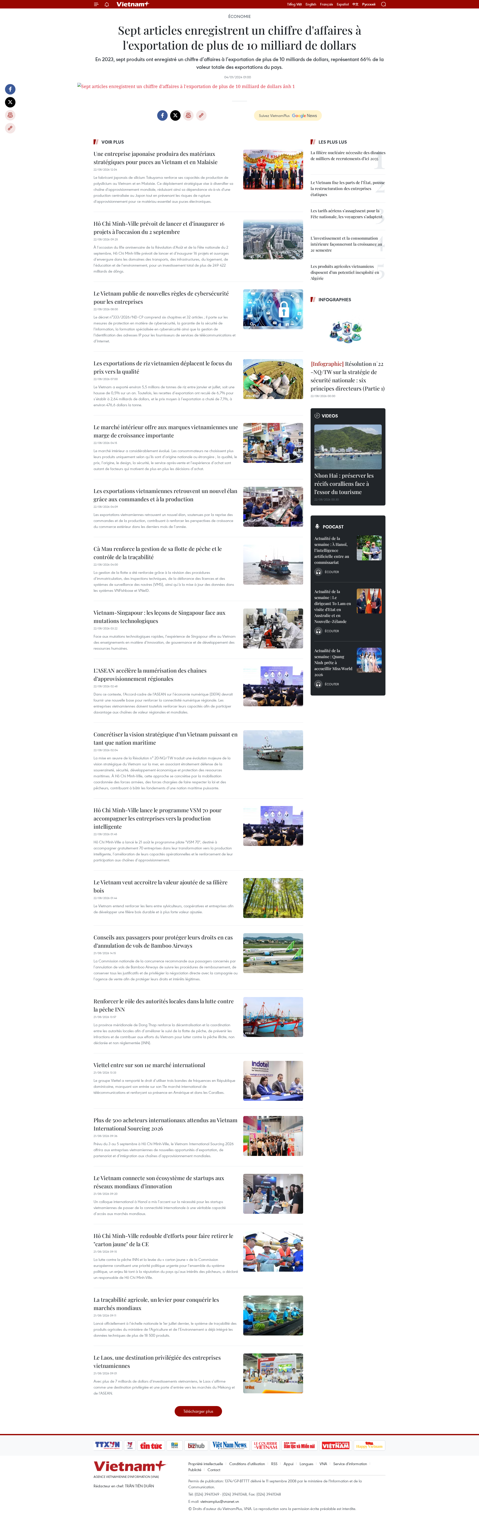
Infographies (335, 300)
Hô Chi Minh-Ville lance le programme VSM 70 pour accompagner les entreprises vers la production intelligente (158, 818)
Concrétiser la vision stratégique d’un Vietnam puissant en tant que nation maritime (166, 738)
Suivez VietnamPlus (274, 115)
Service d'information (350, 1463)
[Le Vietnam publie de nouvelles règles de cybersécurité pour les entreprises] (273, 309)
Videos (330, 416)
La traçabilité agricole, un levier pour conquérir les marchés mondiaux (156, 1304)
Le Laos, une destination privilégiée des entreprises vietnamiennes (157, 1361)
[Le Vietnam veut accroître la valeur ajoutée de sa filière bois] (273, 898)
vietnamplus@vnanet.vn (219, 1501)
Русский (368, 4)
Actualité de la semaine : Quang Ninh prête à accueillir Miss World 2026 (333, 662)
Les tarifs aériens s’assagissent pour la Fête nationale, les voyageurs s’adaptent (346, 213)
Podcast (333, 527)
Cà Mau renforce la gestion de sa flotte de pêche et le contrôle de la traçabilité (158, 553)
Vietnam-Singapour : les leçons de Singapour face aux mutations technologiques (160, 616)
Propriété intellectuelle (205, 1463)
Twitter (10, 102)
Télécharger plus (198, 1411)
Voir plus (113, 142)
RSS (274, 1463)
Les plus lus (333, 142)
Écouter (332, 572)
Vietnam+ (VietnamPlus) (133, 4)
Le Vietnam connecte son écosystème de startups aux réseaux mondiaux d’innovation (159, 1182)
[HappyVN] (369, 1445)
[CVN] (265, 1445)
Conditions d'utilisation (247, 1463)
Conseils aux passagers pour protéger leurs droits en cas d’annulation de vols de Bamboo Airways (163, 941)
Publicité (194, 1469)
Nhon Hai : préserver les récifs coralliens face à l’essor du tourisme (344, 484)
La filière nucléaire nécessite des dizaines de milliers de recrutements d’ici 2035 (348, 155)
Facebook (10, 89)
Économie (239, 16)
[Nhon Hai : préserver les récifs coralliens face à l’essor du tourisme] (348, 446)
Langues (306, 1463)
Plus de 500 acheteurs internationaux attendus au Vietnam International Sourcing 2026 (166, 1124)
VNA (323, 1463)
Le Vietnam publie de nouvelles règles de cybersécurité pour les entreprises (161, 297)
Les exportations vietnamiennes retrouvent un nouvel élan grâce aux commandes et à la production (165, 495)
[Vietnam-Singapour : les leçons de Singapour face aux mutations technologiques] (273, 628)
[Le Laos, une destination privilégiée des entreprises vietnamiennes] (273, 1373)
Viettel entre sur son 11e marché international (149, 1065)
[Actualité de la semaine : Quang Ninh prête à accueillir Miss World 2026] (369, 660)
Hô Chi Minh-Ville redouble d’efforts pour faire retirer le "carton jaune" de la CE (163, 1240)
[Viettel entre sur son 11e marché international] (273, 1081)
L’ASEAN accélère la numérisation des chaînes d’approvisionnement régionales (150, 674)
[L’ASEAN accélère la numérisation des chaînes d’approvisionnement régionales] (273, 686)
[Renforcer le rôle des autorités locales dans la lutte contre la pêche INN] (273, 1017)
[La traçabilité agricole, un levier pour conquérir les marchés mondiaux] (273, 1315)
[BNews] (175, 1445)
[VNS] (230, 1445)
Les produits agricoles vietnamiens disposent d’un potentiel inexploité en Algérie (345, 272)
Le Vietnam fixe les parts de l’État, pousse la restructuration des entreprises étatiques (348, 188)
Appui (288, 1463)
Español (343, 4)
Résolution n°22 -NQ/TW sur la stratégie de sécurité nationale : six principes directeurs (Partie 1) (348, 376)
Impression (10, 115)
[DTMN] (299, 1445)
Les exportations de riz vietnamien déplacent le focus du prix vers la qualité (163, 367)
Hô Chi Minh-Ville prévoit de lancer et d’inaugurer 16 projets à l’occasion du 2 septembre (159, 227)
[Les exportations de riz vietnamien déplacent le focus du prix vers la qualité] (273, 379)
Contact (214, 1469)
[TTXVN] (107, 1445)
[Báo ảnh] (335, 1445)
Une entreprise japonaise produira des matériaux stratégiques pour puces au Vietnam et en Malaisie (156, 158)
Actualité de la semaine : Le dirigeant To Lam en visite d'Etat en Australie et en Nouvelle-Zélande (332, 606)
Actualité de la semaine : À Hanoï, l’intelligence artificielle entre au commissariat (331, 550)
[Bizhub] (196, 1445)
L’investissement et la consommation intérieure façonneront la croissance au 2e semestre (346, 244)
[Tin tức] (151, 1445)
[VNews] (130, 1445)
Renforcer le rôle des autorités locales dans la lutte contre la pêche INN (164, 1005)
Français (326, 4)
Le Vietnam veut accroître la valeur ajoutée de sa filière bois (161, 886)
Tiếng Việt (294, 4)
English (311, 4)
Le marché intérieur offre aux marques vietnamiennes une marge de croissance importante (166, 431)
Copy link (10, 128)
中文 (356, 4)
